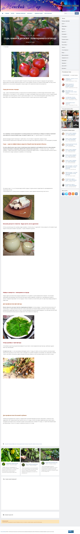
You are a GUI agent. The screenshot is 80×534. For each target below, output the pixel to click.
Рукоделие (64, 42)
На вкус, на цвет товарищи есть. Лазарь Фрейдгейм (70, 134)
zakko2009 (69, 127)
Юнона (62, 127)
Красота (63, 31)
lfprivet (66, 141)
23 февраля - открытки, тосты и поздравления (71, 79)
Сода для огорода (8, 443)
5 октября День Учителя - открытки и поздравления (70, 98)
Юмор (63, 52)
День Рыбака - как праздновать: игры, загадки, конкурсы (71, 91)
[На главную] (7, 6)
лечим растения (38, 443)
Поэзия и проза (65, 39)
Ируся (68, 121)
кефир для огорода (16, 443)
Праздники (64, 60)
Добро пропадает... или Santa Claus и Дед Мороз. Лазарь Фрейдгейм (71, 167)
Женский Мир (3, 531)
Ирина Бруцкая (74, 116)
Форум (12, 13)
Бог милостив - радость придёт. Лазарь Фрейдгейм (70, 179)
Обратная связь (48, 13)
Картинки (29, 13)
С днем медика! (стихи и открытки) (70, 103)
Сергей (62, 121)
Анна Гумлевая (69, 116)
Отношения (64, 36)
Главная (7, 13)
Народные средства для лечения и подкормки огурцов (12, 463)
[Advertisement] (30, 116)
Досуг (63, 23)
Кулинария (64, 34)
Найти (77, 13)
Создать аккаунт (66, 5)
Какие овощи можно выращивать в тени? (51, 462)
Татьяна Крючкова (75, 122)
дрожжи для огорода (24, 443)
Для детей (64, 65)
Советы (63, 47)
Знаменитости (65, 57)
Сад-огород (64, 44)
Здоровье (64, 63)
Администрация (38, 13)
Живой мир (64, 26)
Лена (62, 115)
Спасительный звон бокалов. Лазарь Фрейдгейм (71, 144)
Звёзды (63, 28)
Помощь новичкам (20, 13)
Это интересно (65, 49)
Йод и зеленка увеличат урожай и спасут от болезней (32, 464)
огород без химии (31, 443)
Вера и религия (65, 55)
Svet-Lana (75, 127)
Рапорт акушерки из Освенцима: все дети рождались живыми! (69, 85)
